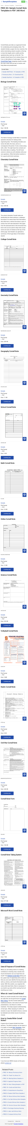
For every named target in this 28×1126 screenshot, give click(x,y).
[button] (26, 1)
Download (7, 132)
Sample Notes (19, 5)
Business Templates (9, 5)
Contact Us (11, 1121)
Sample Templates (18, 1124)
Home (2, 5)
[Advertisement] (14, 27)
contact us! (8, 1063)
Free (23, 1)
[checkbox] (1, 1)
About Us (17, 1121)
